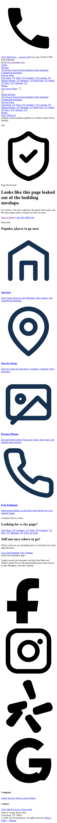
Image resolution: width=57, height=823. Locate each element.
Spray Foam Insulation (23, 70)
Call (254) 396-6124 (24, 217)
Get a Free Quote (9, 88)
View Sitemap (26, 553)
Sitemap (12, 820)
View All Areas (31, 533)
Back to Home (8, 217)
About (4, 65)
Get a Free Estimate (10, 553)
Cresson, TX (45, 78)
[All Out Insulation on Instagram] (28, 677)
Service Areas (7, 75)
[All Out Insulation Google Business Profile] (28, 787)
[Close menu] (2, 91)
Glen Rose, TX (8, 78)
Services (5, 67)
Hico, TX (9, 83)
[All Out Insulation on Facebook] (28, 622)
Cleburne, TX (20, 83)
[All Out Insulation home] (13, 62)
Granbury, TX (32, 78)
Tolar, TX (20, 78)
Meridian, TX (26, 80)
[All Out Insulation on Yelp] (28, 732)
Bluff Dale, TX (41, 80)
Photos (4, 86)
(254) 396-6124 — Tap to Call (15, 57)
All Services (6, 70)
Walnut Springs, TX (10, 80)
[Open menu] (20, 88)
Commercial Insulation (11, 73)
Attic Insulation (41, 70)
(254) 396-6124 (8, 115)
